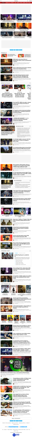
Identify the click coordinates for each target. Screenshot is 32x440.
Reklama (24, 429)
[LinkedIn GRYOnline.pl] (16, 426)
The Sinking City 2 (5, 290)
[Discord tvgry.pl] (25, 426)
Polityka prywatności (15, 429)
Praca (29, 429)
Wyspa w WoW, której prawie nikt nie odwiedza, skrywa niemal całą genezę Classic (16, 70)
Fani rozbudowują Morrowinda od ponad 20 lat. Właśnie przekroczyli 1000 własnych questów (16, 150)
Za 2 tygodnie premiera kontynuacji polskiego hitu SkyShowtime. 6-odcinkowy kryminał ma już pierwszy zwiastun (16, 113)
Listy (15, 2)
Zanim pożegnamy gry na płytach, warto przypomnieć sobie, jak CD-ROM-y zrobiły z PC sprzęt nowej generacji (7, 92)
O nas (3, 429)
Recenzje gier (23, 126)
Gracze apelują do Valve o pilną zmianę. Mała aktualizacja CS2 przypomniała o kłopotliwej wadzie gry (16, 271)
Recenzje (18, 2)
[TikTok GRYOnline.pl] (13, 426)
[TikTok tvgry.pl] (22, 426)
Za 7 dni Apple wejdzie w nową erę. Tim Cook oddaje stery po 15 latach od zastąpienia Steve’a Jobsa (16, 142)
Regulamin (5, 429)
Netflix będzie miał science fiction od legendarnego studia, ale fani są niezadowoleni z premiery (16, 62)
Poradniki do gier (16, 251)
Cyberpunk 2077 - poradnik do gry (10, 319)
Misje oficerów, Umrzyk (19, 261)
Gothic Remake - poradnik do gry (4, 319)
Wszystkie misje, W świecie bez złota (21, 264)
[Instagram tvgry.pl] (23, 426)
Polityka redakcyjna (9, 429)
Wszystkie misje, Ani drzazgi (19, 263)
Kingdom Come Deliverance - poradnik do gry (16, 319)
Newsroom (7, 2)
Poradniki (24, 2)
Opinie (21, 2)
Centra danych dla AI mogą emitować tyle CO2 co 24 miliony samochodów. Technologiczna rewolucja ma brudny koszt (16, 193)
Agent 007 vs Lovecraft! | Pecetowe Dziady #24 (7, 212)
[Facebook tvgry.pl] (26, 426)
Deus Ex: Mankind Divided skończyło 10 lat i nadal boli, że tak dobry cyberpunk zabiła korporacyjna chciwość (8, 27)
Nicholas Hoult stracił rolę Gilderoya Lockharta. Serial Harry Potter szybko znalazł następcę (16, 328)
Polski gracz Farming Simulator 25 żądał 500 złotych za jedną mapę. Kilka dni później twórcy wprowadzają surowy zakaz (16, 405)
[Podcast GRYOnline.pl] (14, 426)
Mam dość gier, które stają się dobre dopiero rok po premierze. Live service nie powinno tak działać (20, 92)
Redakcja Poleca (16, 83)
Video (27, 2)
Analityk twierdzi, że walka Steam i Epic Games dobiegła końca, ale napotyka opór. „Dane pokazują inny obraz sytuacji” (16, 389)
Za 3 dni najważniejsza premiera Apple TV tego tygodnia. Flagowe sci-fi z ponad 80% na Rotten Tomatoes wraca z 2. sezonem (16, 175)
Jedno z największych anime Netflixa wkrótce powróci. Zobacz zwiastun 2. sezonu (16, 336)
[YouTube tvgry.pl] (21, 426)
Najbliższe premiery (16, 424)
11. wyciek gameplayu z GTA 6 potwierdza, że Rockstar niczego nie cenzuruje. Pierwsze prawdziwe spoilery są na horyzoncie (16, 413)
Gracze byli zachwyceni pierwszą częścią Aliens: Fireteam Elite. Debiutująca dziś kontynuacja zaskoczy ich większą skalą (16, 78)
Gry (9, 2)
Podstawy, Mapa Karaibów (19, 262)
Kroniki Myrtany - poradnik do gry (29, 319)
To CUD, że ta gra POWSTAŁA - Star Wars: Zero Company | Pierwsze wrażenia (20, 212)
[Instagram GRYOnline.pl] (10, 426)
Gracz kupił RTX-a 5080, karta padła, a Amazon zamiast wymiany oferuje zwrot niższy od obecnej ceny (16, 105)
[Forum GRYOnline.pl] (17, 426)
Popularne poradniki (16, 314)
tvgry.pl (16, 206)
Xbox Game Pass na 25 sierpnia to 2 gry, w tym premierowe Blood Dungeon (16, 366)
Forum (29, 2)
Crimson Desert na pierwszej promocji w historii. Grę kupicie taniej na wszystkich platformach (7, 34)
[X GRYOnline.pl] (12, 426)
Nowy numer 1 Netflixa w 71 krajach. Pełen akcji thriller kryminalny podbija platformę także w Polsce (16, 222)
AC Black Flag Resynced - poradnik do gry (16, 259)
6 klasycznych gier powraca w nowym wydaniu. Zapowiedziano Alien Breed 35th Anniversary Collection (16, 201)
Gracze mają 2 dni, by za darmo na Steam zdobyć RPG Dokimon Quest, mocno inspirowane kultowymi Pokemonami (16, 397)
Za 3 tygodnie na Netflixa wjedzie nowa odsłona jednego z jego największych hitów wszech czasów (16, 279)
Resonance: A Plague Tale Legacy (22, 290)
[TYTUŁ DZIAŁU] (16, 284)
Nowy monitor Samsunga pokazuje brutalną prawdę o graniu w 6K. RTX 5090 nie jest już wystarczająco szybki (16, 246)
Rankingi (12, 2)
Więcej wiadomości (16, 418)
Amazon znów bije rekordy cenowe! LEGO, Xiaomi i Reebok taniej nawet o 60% (9, 55)
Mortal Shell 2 (13, 290)
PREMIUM (3, 2)
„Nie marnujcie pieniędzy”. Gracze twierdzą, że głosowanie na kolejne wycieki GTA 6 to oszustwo (16, 309)
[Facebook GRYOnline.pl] (9, 426)
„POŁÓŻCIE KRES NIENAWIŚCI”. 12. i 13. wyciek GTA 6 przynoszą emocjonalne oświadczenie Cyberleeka (8, 18)
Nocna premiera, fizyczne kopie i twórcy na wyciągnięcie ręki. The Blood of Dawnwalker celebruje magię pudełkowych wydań (23, 27)
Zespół (27, 429)
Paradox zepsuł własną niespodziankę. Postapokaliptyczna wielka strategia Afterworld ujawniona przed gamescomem (19, 34)
